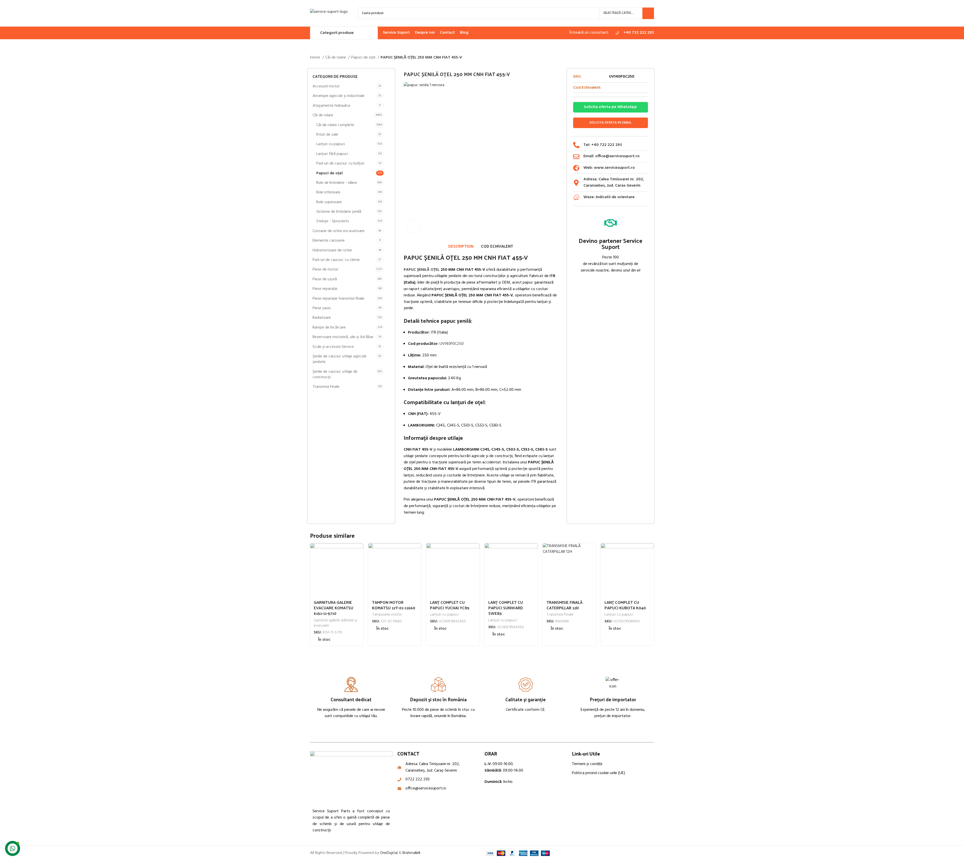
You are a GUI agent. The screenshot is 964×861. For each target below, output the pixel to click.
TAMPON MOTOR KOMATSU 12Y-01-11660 (393, 605)
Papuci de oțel (363, 58)
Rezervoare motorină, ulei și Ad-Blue (343, 337)
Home (315, 58)
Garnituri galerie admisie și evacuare (335, 623)
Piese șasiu (322, 308)
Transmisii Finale (326, 387)
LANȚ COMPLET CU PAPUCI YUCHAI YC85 (449, 605)
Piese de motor (325, 269)
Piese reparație (325, 289)
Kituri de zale (327, 134)
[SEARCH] (648, 13)
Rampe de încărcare (329, 327)
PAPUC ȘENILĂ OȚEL (422, 269)
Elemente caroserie (329, 240)
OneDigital (389, 853)
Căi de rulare (336, 58)
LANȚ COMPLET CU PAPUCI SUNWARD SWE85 (505, 608)
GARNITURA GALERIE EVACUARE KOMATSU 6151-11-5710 (333, 608)
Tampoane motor (387, 614)
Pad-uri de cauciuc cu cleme (336, 260)
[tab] (460, 246)
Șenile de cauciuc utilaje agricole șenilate (340, 359)
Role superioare (329, 202)
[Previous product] (641, 57)
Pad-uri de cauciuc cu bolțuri (340, 163)
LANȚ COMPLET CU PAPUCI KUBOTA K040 (625, 605)
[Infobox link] (634, 32)
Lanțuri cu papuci (330, 144)
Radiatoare (322, 317)
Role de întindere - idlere (336, 183)
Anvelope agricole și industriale (339, 96)
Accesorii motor (326, 86)
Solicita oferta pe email (610, 122)
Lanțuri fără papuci (332, 154)
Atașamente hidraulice (331, 105)
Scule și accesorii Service (333, 347)
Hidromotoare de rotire (332, 250)
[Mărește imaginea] (413, 226)
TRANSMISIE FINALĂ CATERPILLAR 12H (564, 605)
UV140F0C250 (452, 344)
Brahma (411, 853)
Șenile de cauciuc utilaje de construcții (335, 374)
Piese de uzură (325, 279)
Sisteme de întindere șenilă (338, 211)
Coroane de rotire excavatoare (339, 231)
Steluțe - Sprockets (332, 221)
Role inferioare (328, 192)
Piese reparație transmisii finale (338, 298)
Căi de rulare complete (335, 125)
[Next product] (651, 57)
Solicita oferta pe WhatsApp (610, 107)
